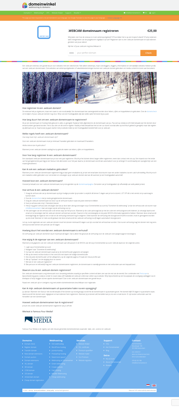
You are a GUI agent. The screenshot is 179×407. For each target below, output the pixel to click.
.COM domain (29, 370)
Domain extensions (31, 360)
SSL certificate (84, 347)
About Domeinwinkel (113, 362)
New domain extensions (33, 354)
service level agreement (62, 390)
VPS (47, 13)
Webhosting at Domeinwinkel (62, 360)
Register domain (30, 347)
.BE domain (28, 367)
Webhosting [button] (38, 13)
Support (68, 13)
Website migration (85, 360)
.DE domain (28, 373)
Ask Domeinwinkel (112, 347)
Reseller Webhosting (59, 373)
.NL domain (28, 364)
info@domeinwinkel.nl (133, 13)
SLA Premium (83, 357)
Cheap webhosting (58, 377)
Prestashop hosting (59, 354)
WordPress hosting (59, 347)
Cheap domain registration (34, 380)
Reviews (109, 365)
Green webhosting (58, 364)
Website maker (84, 354)
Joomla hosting (57, 350)
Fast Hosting (56, 370)
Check (148, 52)
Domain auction (30, 357)
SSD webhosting (58, 344)
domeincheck (152, 111)
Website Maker (57, 13)
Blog (107, 350)
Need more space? (59, 357)
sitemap (30, 390)
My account (110, 359)
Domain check (29, 344)
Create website (57, 367)
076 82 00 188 (137, 361)
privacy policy (50, 390)
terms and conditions (40, 390)
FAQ (107, 344)
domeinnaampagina (86, 184)
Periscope (143, 273)
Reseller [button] (77, 13)
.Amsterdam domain (31, 377)
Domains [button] (27, 13)
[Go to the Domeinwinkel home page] (39, 5)
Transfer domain (30, 350)
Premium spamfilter (86, 350)
